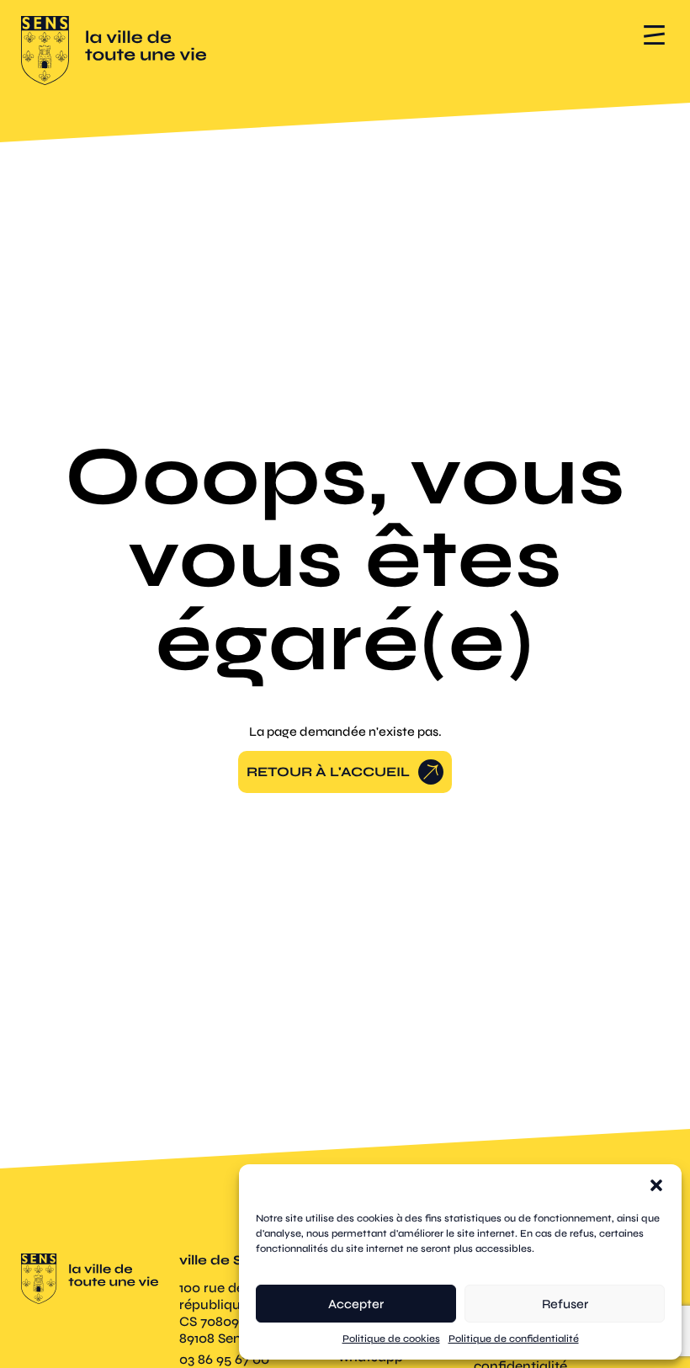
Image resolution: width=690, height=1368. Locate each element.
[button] (656, 1185)
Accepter (356, 1304)
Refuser (565, 1304)
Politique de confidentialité (513, 1338)
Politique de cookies (391, 1338)
